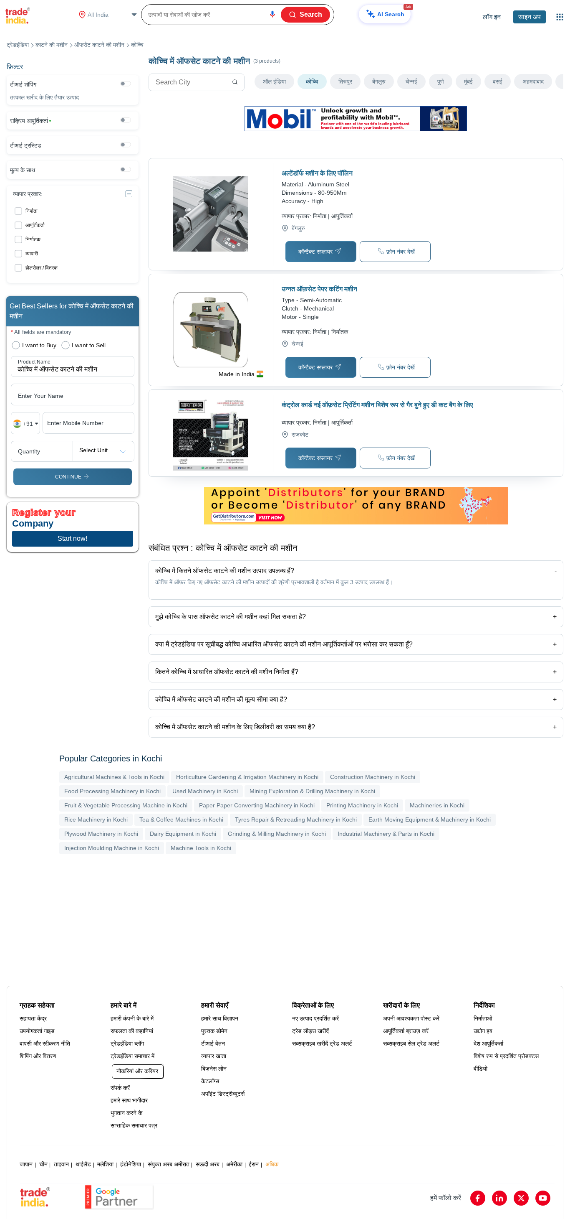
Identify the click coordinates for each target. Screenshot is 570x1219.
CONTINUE (68, 477)
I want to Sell (89, 345)
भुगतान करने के (126, 1113)
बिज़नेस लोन (214, 1068)
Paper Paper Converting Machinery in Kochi (257, 805)
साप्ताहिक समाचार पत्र (134, 1125)
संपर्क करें (120, 1087)
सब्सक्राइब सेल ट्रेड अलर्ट (411, 1043)
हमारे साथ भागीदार (129, 1100)
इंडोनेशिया (130, 1164)
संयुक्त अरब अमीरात (168, 1164)
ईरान (254, 1164)
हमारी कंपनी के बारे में (132, 1018)
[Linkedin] (499, 1198)
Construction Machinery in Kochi (372, 777)
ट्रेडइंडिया (18, 44)
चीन (43, 1164)
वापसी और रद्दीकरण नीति (45, 1043)
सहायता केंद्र (33, 1018)
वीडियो (480, 1068)
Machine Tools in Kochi (201, 848)
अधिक (271, 1164)
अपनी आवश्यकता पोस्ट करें (411, 1018)
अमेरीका (234, 1164)
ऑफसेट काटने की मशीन (99, 44)
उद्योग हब (483, 1031)
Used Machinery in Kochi (205, 791)
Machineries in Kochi (437, 805)
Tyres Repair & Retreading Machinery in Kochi (296, 819)
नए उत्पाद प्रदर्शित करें (315, 1018)
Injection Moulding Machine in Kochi (111, 848)
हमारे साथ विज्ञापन (219, 1018)
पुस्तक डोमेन (214, 1031)
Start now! (72, 538)
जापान (26, 1164)
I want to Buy (39, 345)
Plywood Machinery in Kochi (101, 833)
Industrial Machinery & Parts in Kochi (386, 833)
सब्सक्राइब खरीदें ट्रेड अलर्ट (322, 1043)
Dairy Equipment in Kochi (183, 833)
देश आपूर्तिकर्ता (488, 1043)
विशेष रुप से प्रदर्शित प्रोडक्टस (506, 1056)
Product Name (34, 362)
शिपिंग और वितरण (38, 1056)
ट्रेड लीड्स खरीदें (310, 1031)
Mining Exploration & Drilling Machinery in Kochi (312, 791)
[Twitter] (521, 1198)
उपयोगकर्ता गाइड (37, 1031)
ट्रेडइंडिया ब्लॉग (127, 1043)
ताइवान (61, 1164)
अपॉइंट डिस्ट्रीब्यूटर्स (223, 1093)
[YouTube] (543, 1198)
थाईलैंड (83, 1164)
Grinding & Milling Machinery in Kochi (277, 833)
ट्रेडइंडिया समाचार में (132, 1056)
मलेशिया (105, 1164)
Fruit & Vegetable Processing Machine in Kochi (125, 805)
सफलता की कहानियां (132, 1031)
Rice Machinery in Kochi (96, 819)
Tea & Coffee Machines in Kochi (181, 819)
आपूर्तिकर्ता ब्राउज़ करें (406, 1031)
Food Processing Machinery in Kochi (112, 791)
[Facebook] (478, 1198)
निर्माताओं (483, 1018)
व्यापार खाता (213, 1056)
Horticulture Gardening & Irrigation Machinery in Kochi (247, 777)
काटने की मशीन (51, 44)
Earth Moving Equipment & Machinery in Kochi (429, 819)
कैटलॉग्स (210, 1081)
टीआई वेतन (213, 1043)
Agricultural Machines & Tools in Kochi (114, 777)
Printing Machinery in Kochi (362, 805)
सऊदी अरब (207, 1164)
